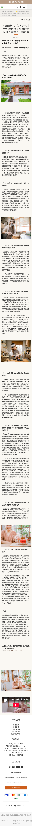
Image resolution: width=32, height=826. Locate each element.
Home (4, 11)
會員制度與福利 (16, 734)
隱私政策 (16, 727)
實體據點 (16, 725)
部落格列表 (10, 11)
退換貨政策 (16, 729)
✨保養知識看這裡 (21, 11)
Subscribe (16, 787)
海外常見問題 (16, 731)
